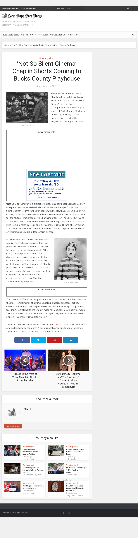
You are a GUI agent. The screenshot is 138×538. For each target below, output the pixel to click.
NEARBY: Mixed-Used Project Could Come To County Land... (75, 488)
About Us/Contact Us (54, 34)
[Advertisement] (47, 152)
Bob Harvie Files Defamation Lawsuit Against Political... (30, 451)
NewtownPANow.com (10, 8)
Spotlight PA (75, 459)
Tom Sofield (31, 459)
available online (61, 324)
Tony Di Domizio (77, 496)
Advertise (73, 34)
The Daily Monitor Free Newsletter (22, 34)
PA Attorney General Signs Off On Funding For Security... (76, 470)
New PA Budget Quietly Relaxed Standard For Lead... (75, 451)
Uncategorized (46, 58)
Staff (54, 86)
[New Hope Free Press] (22, 15)
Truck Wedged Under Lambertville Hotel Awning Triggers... (33, 470)
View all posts (13, 426)
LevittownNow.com (28, 8)
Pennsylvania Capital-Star (62, 480)
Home (7, 45)
